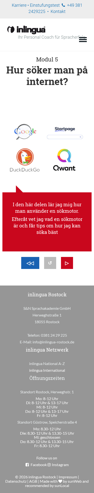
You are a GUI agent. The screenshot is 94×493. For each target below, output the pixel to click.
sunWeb (75, 481)
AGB (33, 481)
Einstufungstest (45, 5)
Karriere (19, 5)
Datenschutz (16, 481)
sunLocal (61, 485)
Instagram (60, 464)
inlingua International (47, 370)
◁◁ (30, 263)
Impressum (68, 477)
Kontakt (58, 11)
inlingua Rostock (42, 477)
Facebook (39, 464)
